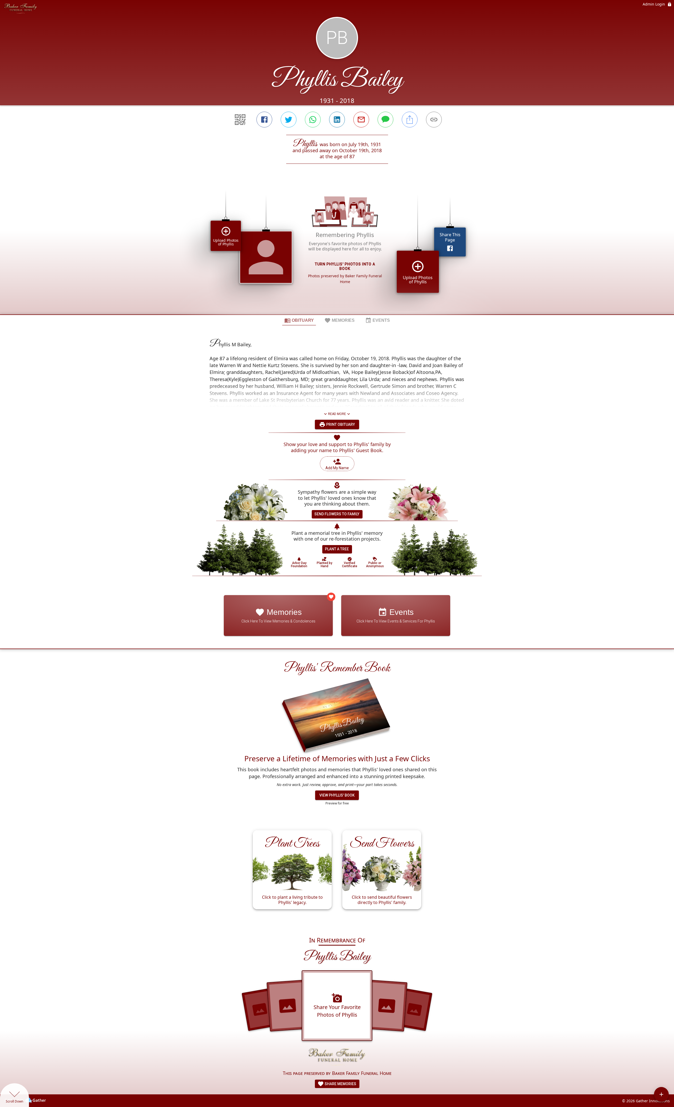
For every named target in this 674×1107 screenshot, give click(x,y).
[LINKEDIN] (337, 119)
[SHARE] (410, 119)
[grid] (337, 248)
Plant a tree (337, 549)
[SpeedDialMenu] (661, 1094)
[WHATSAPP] (313, 119)
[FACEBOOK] (264, 119)
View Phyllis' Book (337, 795)
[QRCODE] (240, 119)
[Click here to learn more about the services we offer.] (337, 1057)
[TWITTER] (288, 119)
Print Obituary (340, 424)
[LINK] (434, 119)
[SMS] (385, 119)
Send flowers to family (336, 514)
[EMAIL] (361, 119)
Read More (337, 414)
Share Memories (340, 1084)
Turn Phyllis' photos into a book (345, 266)
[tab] (299, 320)
